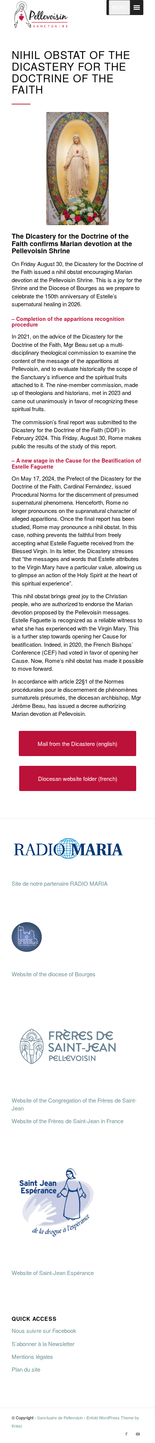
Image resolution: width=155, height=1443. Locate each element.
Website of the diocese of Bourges (54, 974)
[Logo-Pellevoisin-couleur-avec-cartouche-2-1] (64, 15)
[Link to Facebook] (126, 1433)
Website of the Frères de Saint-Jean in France (67, 1121)
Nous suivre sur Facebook (44, 1330)
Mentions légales (32, 1356)
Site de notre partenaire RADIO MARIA (60, 883)
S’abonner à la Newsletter (43, 1344)
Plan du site (26, 1369)
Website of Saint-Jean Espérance (53, 1273)
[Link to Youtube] (137, 1433)
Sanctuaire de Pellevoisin (60, 1417)
